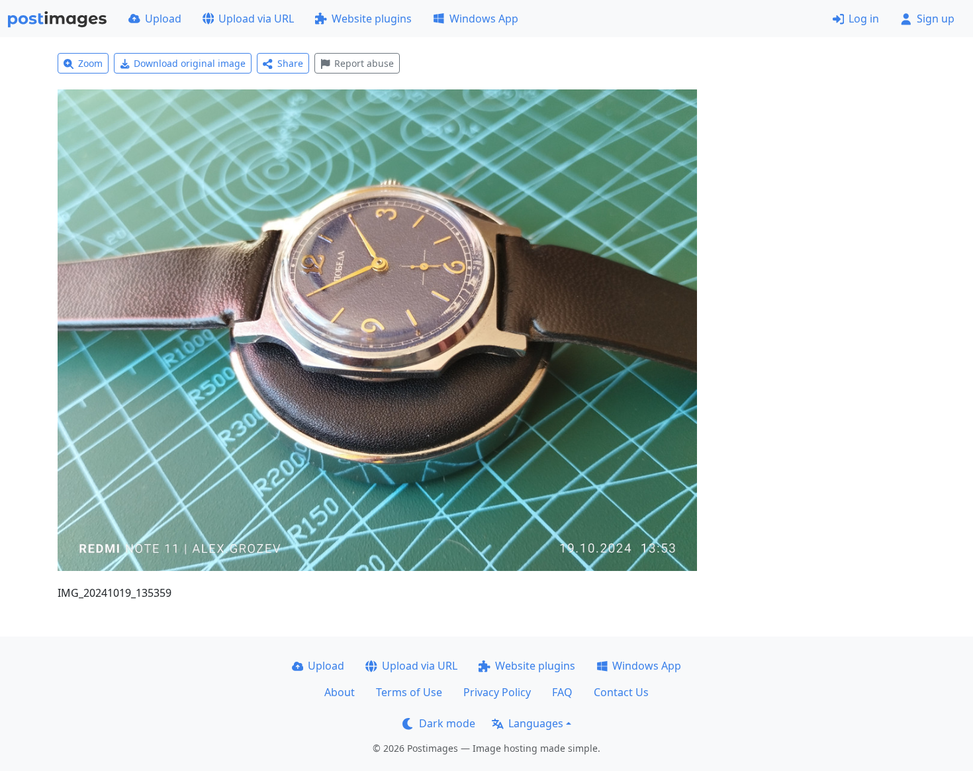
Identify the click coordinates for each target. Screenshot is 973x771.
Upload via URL (256, 18)
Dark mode (447, 723)
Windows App (483, 18)
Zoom (90, 63)
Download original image (190, 63)
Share (290, 63)
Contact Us (621, 692)
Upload (163, 18)
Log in (864, 18)
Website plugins (372, 18)
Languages (535, 723)
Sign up (935, 18)
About (339, 692)
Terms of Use (409, 692)
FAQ (562, 692)
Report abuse (364, 63)
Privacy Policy (497, 692)
